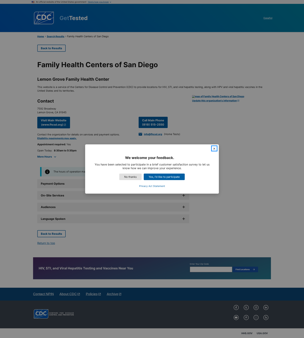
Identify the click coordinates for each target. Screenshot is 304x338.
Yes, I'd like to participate (164, 176)
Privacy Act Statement (152, 186)
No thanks (130, 176)
